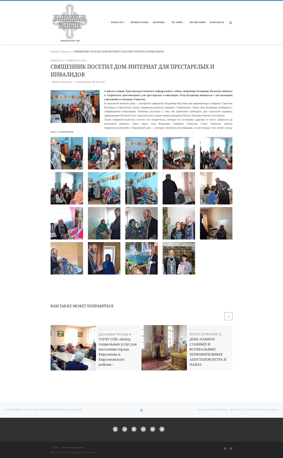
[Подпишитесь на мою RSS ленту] (225, 449)
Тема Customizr (88, 452)
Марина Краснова (62, 82)
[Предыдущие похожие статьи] (220, 316)
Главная (55, 51)
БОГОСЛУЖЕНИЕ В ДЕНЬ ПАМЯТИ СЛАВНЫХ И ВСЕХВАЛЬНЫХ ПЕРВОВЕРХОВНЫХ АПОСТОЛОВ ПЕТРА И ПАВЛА (207, 349)
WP (63, 452)
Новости (66, 51)
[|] (69, 21)
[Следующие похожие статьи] (228, 316)
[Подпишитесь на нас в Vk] (230, 449)
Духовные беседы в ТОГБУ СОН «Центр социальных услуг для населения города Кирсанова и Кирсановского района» (118, 349)
